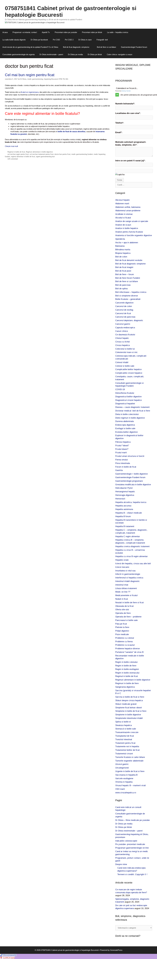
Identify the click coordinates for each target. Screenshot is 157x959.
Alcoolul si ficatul (123, 218)
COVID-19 (120, 389)
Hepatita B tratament (124, 526)
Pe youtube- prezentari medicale (130, 844)
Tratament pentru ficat (125, 743)
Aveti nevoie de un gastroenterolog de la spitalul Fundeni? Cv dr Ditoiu (30, 47)
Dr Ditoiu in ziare (85, 40)
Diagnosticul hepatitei (125, 403)
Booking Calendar (126, 91)
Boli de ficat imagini (124, 267)
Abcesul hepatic (122, 200)
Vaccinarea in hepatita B (126, 775)
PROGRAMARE (9, 955)
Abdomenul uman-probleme (127, 210)
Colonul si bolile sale (124, 366)
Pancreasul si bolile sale (126, 620)
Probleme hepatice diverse (127, 648)
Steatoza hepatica (123, 725)
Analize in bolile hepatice (126, 228)
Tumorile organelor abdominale (129, 761)
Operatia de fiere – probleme (128, 617)
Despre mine (121, 864)
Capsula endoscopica (125, 327)
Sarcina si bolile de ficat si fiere (129, 697)
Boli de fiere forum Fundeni (127, 278)
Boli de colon (121, 257)
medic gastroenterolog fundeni (82, 154)
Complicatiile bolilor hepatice (128, 369)
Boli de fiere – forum (124, 274)
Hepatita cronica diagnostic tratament (132, 546)
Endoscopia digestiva (125, 425)
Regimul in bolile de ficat (16, 152)
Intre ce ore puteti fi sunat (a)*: (130, 160)
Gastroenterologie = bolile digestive (131, 474)
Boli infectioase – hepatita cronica (130, 292)
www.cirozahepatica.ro (125, 792)
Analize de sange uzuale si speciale (131, 221)
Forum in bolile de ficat (125, 467)
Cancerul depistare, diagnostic (129, 320)
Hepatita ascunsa (123, 506)
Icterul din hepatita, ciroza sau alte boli (133, 563)
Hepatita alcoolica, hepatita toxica (130, 502)
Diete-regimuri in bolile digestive (130, 418)
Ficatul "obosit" (122, 445)
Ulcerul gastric (122, 764)
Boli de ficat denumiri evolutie (128, 260)
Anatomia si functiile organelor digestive (133, 235)
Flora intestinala (122, 463)
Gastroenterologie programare (129, 481)
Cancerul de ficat (123, 313)
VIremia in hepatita (123, 782)
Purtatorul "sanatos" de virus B (129, 652)
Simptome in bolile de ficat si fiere (130, 711)
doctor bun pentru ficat (62, 154)
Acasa (5, 32)
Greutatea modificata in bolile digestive (133, 484)
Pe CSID (56, 40)
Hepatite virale (122, 560)
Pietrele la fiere (122, 627)
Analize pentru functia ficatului (129, 232)
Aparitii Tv (46, 32)
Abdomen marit (122, 203)
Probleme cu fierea (124, 641)
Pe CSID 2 (69, 40)
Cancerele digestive (124, 303)
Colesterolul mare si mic (126, 352)
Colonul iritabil (121, 362)
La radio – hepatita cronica (117, 32)
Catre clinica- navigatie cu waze (119, 54)
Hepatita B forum (123, 516)
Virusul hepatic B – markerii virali (130, 785)
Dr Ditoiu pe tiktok (95, 54)
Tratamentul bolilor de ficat (127, 750)
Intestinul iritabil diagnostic (127, 581)
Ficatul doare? (121, 449)
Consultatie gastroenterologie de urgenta (18, 54)
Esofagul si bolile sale (125, 428)
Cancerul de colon (123, 306)
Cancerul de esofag (124, 310)
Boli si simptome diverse (126, 296)
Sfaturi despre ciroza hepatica (129, 700)
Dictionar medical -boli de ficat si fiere (132, 411)
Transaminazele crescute (126, 732)
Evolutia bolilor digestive (126, 432)
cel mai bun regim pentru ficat (18, 154)
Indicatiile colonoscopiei (126, 841)
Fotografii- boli (102, 40)
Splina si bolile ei (123, 722)
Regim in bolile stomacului (127, 673)
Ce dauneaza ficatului (125, 334)
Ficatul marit (121, 452)
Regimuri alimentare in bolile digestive (39, 152)
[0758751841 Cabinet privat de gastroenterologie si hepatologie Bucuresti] (34, 22)
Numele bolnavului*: (125, 103)
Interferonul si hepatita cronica (129, 578)
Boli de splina (121, 288)
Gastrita (119, 470)
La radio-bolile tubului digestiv (14, 40)
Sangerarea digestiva (125, 687)
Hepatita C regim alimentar (127, 536)
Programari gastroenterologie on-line (132, 848)
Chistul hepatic (122, 338)
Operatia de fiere (123, 613)
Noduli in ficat (121, 599)
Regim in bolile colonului (126, 662)
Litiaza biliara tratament (126, 588)
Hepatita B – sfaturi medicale (128, 513)
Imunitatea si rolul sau (125, 570)
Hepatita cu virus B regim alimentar (131, 556)
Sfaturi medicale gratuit (126, 704)
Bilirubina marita (122, 249)
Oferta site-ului (122, 609)
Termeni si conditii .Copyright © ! (132, 874)
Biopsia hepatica (122, 253)
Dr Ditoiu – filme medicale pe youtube (132, 820)
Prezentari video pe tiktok (92, 32)
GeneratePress (116, 950)
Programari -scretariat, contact (25, 32)
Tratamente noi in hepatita (127, 746)
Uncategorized (122, 768)
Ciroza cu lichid (122, 342)
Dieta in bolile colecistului (127, 414)
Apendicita (120, 239)
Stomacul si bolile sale (125, 729)
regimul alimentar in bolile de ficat (23, 156)
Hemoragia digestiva (124, 495)
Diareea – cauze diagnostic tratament (132, 407)
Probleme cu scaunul (125, 645)
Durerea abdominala (124, 421)
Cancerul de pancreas (125, 317)
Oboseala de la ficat (124, 606)
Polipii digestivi (122, 631)
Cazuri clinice (121, 331)
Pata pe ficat (121, 624)
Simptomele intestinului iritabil (129, 718)
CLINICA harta (8, 958)
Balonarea (119, 246)
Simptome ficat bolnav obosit (128, 707)
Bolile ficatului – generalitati (127, 299)
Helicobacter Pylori (124, 488)
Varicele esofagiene (124, 778)
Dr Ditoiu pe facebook (39, 40)
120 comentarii (12, 159)
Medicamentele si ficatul (126, 595)
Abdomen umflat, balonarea (127, 207)
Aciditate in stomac (124, 214)
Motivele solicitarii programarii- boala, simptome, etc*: (130, 143)
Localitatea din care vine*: (128, 113)
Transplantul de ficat (124, 736)
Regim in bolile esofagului (127, 669)
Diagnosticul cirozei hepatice (128, 400)
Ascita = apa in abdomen (126, 242)
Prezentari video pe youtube (66, 32)
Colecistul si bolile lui (125, 349)
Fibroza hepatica (123, 442)
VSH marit (120, 789)
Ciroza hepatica (122, 345)
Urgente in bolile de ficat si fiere (129, 771)
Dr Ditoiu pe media (75, 54)
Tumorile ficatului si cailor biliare (130, 757)
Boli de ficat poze (123, 271)
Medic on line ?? (122, 592)
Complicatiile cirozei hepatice (128, 373)
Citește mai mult (11, 146)
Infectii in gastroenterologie (127, 574)
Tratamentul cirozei (124, 753)
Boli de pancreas (123, 285)
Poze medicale (122, 634)
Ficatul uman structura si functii (129, 456)
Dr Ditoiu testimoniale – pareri (51, 54)
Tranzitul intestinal (123, 739)
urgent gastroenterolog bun (45, 156)
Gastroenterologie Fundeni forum (134, 47)
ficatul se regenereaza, (29, 92)
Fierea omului (121, 460)
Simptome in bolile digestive (128, 714)
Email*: (118, 132)
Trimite (119, 180)
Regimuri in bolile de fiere (127, 683)
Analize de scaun (123, 225)
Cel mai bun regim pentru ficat (29, 75)
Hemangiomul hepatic (125, 491)
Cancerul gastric (122, 324)
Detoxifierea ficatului (124, 393)
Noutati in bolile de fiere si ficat (129, 602)
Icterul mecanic (122, 567)
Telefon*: (119, 123)
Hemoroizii (120, 499)
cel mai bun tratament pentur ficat (41, 154)
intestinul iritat (121, 585)
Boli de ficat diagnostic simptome (76, 47)
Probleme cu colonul (124, 638)
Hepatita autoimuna (124, 509)
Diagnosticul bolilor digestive (128, 396)
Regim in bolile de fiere (125, 665)
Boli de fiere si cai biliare (106, 47)
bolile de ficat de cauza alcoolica (71, 131)
